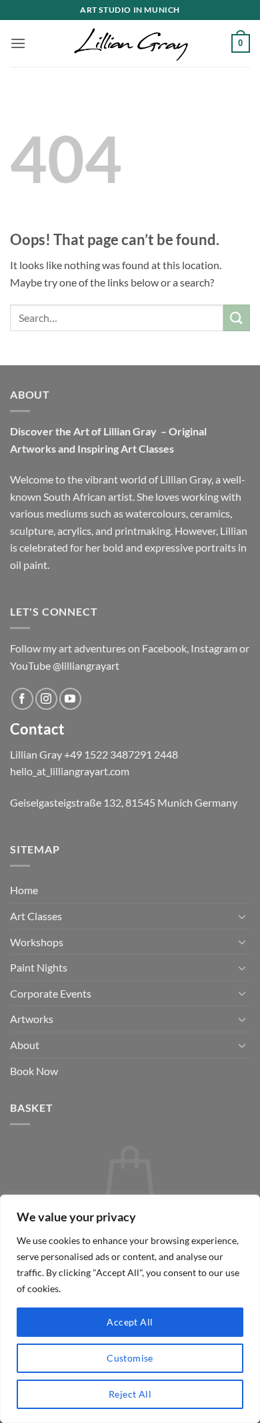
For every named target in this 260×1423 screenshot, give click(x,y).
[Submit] (236, 317)
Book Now (34, 1070)
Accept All (130, 1322)
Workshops (36, 942)
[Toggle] (242, 916)
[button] (18, 43)
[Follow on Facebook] (22, 699)
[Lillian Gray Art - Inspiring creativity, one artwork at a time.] (130, 43)
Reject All (130, 1394)
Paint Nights (38, 967)
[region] (130, 1309)
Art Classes (36, 915)
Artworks (31, 1018)
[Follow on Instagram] (46, 699)
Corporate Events (50, 993)
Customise (130, 1358)
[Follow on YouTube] (70, 699)
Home (24, 889)
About (24, 1044)
